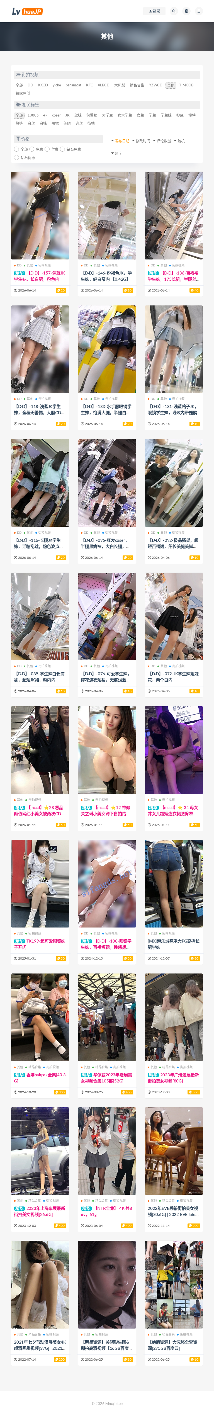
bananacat (73, 85)
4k (45, 115)
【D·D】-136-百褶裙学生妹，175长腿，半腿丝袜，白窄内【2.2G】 (173, 279)
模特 (192, 115)
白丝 (31, 123)
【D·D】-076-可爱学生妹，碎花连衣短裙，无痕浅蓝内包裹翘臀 (106, 680)
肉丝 (79, 123)
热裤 (19, 123)
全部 (19, 85)
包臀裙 (91, 115)
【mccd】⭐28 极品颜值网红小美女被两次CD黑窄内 (39, 814)
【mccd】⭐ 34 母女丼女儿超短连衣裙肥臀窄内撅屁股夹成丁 (173, 814)
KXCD (43, 85)
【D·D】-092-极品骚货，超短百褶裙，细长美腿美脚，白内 (173, 546)
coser (56, 115)
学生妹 (166, 115)
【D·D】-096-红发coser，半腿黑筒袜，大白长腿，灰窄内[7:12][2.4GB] (105, 546)
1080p (33, 115)
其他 (170, 85)
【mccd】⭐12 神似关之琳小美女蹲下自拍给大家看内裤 (105, 814)
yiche (57, 85)
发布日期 (122, 141)
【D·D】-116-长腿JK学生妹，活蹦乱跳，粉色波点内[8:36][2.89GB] (39, 546)
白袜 (43, 123)
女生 (140, 115)
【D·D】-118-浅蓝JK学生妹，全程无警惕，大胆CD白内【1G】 (39, 413)
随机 (181, 141)
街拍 (91, 123)
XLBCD (104, 85)
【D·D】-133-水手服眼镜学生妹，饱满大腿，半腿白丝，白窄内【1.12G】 (106, 413)
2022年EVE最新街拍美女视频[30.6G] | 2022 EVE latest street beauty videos (173, 1214)
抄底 (180, 115)
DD (30, 85)
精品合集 (137, 85)
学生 (152, 115)
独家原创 (23, 93)
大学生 (107, 115)
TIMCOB (186, 85)
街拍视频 (44, 265)
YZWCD (155, 85)
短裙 (55, 123)
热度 (118, 154)
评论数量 (164, 141)
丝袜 (78, 115)
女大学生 (125, 115)
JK (67, 115)
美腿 (67, 123)
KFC (89, 85)
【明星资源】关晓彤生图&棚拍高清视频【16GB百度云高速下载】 (107, 1348)
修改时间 (143, 141)
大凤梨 (119, 85)
